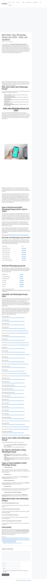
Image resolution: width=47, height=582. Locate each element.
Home (9, 2)
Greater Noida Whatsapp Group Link (14, 539)
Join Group (24, 248)
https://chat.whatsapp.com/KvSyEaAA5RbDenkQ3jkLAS (14, 407)
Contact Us (10, 5)
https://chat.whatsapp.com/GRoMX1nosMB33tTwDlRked (14, 361)
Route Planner (35, 2)
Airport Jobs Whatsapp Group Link (8, 537)
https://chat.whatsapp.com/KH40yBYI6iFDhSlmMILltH (14, 400)
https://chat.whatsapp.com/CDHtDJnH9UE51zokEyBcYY (14, 418)
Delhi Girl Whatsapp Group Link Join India (17, 538)
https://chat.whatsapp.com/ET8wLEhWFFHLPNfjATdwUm (14, 367)
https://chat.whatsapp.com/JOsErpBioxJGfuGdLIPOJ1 (14, 393)
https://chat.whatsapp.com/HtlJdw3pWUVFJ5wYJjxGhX (14, 411)
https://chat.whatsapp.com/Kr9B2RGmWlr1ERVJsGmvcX (18, 333)
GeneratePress (28, 580)
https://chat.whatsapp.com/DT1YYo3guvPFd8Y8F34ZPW (14, 424)
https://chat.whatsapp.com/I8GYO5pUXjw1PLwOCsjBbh (19, 354)
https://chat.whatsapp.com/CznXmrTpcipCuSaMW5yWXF (14, 348)
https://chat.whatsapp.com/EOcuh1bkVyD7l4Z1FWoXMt (14, 371)
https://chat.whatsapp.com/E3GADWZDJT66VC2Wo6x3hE (15, 336)
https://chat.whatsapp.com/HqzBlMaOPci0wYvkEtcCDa (14, 321)
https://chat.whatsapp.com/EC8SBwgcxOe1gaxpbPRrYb (14, 324)
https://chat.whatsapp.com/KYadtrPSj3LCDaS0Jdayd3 (14, 414)
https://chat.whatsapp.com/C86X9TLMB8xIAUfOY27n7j (14, 382)
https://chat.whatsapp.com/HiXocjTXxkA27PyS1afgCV (14, 432)
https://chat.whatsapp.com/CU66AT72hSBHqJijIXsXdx (14, 404)
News (13, 2)
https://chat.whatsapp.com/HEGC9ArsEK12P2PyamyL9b (18, 342)
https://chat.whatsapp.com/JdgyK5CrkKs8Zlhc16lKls (19, 429)
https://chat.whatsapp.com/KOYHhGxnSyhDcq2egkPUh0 (17, 363)
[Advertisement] (16, 14)
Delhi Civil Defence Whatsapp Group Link (20, 537)
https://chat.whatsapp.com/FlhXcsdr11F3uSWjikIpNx (17, 373)
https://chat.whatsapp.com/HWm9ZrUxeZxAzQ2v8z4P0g (14, 328)
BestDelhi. (5, 3)
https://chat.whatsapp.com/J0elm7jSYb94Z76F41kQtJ (18, 330)
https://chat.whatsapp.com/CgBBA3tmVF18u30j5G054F (19, 375)
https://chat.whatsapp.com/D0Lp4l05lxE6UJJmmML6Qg (14, 352)
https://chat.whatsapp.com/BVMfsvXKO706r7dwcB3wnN (14, 379)
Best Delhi (17, 2)
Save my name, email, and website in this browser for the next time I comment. (15, 571)
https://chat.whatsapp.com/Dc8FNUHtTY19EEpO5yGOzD (19, 435)
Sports (23, 2)
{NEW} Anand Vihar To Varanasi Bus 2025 (9, 541)
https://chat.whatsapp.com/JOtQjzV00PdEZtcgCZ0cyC (14, 390)
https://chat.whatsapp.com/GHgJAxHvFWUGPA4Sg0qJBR (15, 386)
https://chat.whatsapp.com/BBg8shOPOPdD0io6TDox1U (14, 397)
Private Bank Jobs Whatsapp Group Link (9, 540)
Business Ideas (28, 2)
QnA (40, 2)
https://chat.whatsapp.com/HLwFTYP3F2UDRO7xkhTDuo (19, 420)
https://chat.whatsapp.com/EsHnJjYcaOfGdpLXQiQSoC (19, 426)
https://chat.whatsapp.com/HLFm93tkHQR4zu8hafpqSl (14, 317)
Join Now (21, 274)
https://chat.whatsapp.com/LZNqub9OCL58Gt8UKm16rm (14, 340)
